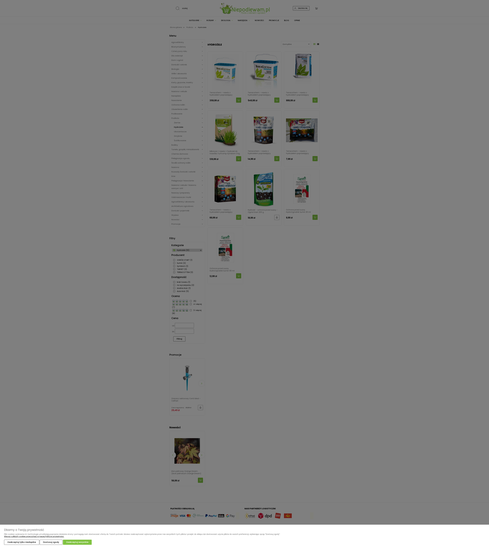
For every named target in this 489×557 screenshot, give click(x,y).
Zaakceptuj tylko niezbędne (21, 542)
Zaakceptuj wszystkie (77, 542)
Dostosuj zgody (51, 542)
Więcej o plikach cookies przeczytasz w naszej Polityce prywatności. (34, 536)
